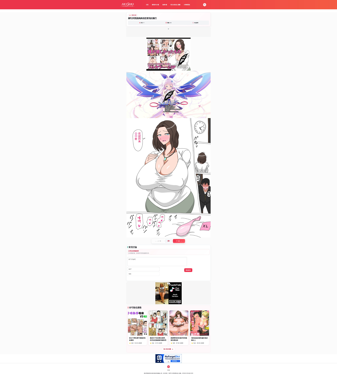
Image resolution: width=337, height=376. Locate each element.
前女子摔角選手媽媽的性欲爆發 (137, 339)
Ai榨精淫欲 (187, 5)
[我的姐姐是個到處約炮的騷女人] (199, 323)
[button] (204, 4)
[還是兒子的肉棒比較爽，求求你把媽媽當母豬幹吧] (158, 323)
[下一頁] (189, 138)
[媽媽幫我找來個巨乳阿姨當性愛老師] (178, 323)
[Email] (168, 366)
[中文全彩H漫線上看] (127, 5)
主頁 (147, 5)
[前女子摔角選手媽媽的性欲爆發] (137, 323)
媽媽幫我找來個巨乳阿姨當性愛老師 (179, 339)
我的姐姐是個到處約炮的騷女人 (199, 339)
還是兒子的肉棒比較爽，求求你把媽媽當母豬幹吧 (158, 339)
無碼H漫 (164, 5)
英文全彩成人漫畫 (175, 5)
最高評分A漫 (155, 5)
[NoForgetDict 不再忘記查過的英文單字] (168, 358)
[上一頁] (147, 138)
